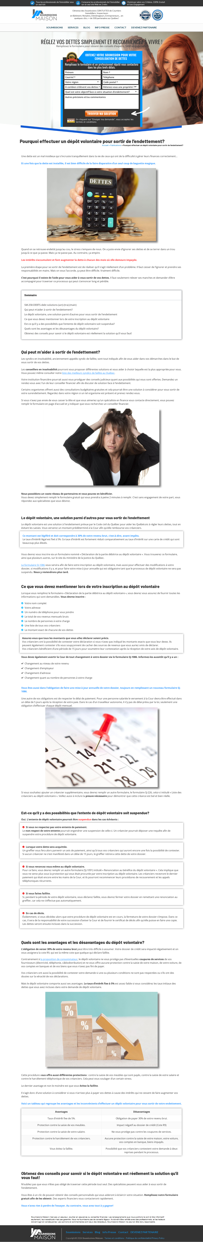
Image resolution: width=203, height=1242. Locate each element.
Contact (120, 27)
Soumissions (54, 27)
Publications (115, 145)
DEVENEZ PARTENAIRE (144, 27)
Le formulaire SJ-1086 (33, 565)
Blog (86, 27)
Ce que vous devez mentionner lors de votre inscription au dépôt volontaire (66, 319)
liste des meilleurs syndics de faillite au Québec (88, 373)
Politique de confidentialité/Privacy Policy (145, 1238)
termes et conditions (86, 122)
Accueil (105, 145)
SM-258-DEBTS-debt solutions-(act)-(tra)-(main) (50, 305)
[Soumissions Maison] (44, 14)
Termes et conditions (114, 1238)
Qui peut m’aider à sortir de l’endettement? (48, 309)
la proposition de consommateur (59, 959)
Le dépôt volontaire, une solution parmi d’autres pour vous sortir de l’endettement (70, 314)
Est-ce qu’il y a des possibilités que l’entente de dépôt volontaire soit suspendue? (69, 324)
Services (73, 27)
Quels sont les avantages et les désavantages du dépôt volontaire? (61, 328)
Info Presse (102, 27)
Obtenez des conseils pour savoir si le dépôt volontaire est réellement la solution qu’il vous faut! (78, 333)
